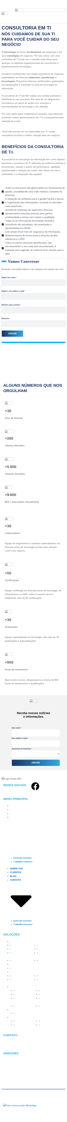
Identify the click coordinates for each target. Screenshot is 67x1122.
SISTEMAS (15, 972)
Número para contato (11, 305)
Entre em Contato (22, 858)
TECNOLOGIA (17, 941)
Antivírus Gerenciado (49, 945)
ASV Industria (19, 975)
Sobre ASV (16, 806)
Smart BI (16, 968)
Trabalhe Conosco (22, 861)
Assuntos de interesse (21, 749)
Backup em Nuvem (21, 953)
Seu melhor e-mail (19, 738)
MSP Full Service (20, 945)
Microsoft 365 (19, 949)
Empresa (5, 318)
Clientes (15, 809)
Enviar (12, 333)
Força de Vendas (20, 979)
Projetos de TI (46, 949)
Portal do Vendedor (49, 979)
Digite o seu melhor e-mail (13, 291)
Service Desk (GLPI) (22, 960)
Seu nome (16, 728)
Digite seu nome (9, 277)
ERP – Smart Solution (50, 975)
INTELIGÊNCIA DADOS (22, 964)
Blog (13, 813)
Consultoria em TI (48, 960)
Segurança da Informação (45, 955)
